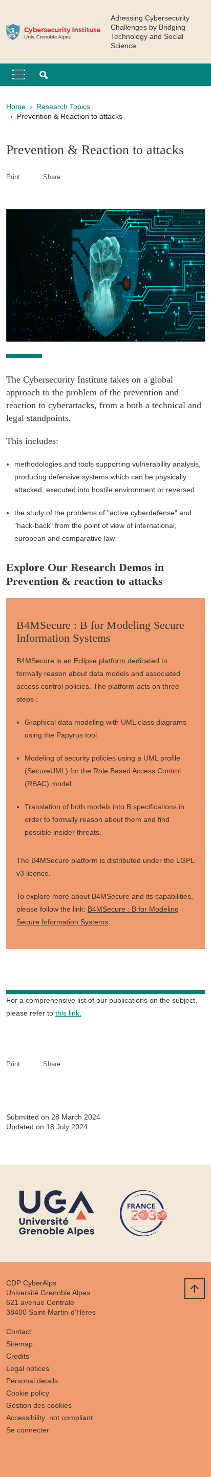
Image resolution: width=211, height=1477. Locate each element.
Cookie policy (27, 1393)
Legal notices (27, 1368)
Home (16, 106)
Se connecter (27, 1430)
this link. (68, 1013)
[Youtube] (39, 1454)
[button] (43, 75)
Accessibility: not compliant (49, 1417)
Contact (18, 1331)
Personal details (32, 1381)
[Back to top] (194, 1288)
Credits (17, 1356)
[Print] (31, 177)
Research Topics (63, 106)
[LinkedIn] (14, 1454)
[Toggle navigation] (18, 75)
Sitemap (19, 1344)
